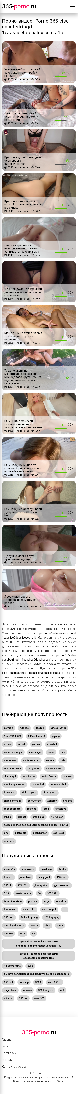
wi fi (62, 990)
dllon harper (40, 833)
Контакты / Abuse (14, 1066)
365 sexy (61, 877)
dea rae (39, 728)
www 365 (39, 998)
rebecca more (12, 808)
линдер (67, 800)
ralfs (62, 760)
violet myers (29, 792)
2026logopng (51, 917)
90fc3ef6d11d (58, 728)
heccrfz (8, 877)
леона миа (10, 760)
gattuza (36, 744)
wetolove (60, 808)
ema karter (28, 776)
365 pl (7, 885)
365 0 (38, 982)
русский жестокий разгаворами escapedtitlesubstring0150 (39, 955)
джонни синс (62, 885)
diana (47, 925)
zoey (22, 933)
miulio (7, 817)
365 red (8, 982)
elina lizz (61, 901)
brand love (38, 817)
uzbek (7, 744)
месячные (27, 869)
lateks (62, 869)
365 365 (8, 933)
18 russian (57, 817)
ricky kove (33, 768)
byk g (30, 966)
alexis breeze (23, 893)
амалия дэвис (54, 768)
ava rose (9, 841)
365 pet (23, 998)
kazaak (22, 744)
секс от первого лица (31, 686)
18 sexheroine (12, 966)
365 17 (34, 925)
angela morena (12, 800)
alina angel (10, 776)
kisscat (22, 817)
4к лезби (9, 869)
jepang (56, 736)
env (6, 833)
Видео (6, 1046)
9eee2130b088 (12, 736)
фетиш (6, 686)
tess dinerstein (13, 901)
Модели (7, 1059)
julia (63, 752)
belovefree (34, 800)
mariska (31, 808)
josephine (25, 877)
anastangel (35, 752)
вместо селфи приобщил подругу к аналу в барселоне (37, 974)
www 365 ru (54, 982)
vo (33, 933)
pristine (32, 901)
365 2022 (52, 893)
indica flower (49, 776)
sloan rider (29, 909)
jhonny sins (40, 885)
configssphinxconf (14, 784)
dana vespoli (49, 909)
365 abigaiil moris (14, 925)
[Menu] (72, 7)
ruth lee (24, 728)
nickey (50, 760)
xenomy (52, 800)
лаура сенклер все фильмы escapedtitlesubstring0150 (36, 825)
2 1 (64, 909)
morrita (27, 990)
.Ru (39, 1032)
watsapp (24, 982)
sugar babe (10, 990)
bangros (67, 776)
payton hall (38, 784)
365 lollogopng (29, 917)
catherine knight (13, 752)
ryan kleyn (46, 869)
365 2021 (22, 885)
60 (39, 893)
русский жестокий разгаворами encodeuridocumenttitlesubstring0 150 (38, 943)
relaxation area (12, 768)
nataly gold (44, 877)
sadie (51, 752)
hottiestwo (10, 909)
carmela (8, 728)
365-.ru (19, 6)
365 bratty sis (45, 990)
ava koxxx (58, 833)
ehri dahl (52, 744)
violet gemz (50, 792)
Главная (7, 1039)
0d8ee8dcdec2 (36, 736)
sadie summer (31, 760)
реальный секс (65, 681)
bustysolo (20, 833)
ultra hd (8, 998)
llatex (46, 808)
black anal (9, 792)
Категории (9, 1053)
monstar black (58, 784)
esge (47, 901)
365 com (9, 917)
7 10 (6, 893)
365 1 (60, 925)
